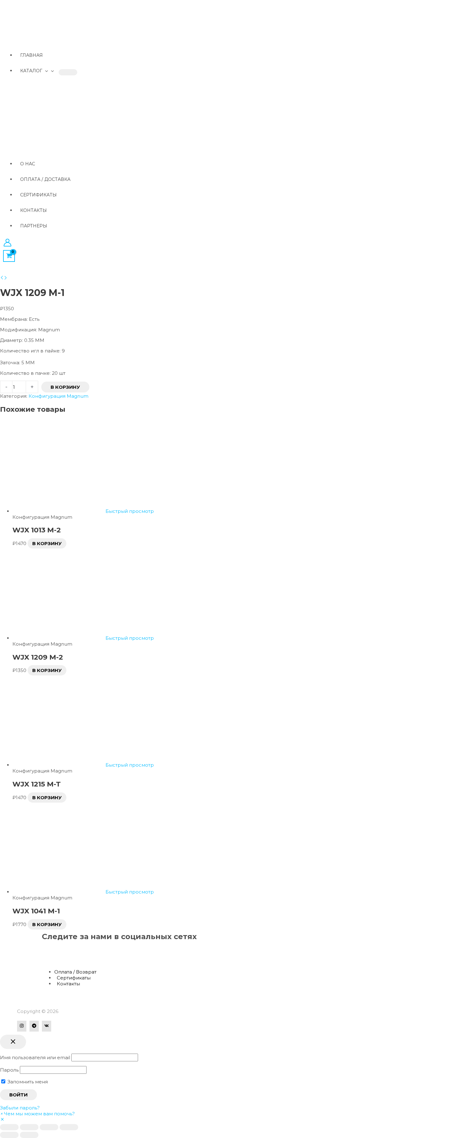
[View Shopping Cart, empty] (9, 256)
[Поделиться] (29, 1127)
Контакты (68, 984)
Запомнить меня (27, 1082)
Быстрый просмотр (129, 511)
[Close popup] (13, 1042)
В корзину (65, 387)
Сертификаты (74, 978)
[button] (37, 1114)
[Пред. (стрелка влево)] (9, 1135)
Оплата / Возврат (75, 972)
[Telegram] (34, 1026)
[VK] (46, 1026)
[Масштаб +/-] (69, 1127)
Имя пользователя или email (35, 1057)
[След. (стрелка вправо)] (29, 1135)
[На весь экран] (49, 1127)
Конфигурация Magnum (58, 396)
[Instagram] (21, 1026)
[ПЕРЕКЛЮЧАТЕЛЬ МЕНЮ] (68, 72)
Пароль (9, 1070)
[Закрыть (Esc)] (9, 1127)
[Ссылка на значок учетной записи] (7, 243)
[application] (45, 71)
